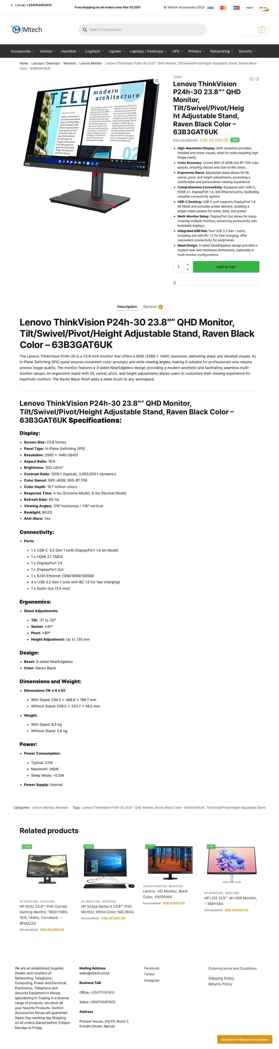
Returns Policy (220, 984)
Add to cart (226, 267)
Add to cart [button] (47, 938)
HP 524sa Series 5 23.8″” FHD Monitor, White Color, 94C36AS (107, 909)
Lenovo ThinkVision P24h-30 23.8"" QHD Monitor (117, 807)
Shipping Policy (221, 978)
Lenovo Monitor (90, 63)
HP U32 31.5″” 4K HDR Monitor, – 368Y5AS (231, 901)
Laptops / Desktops (46, 63)
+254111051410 (102, 992)
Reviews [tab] (150, 306)
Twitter (149, 974)
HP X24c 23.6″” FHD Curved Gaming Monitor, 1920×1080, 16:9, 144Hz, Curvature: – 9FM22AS (44, 915)
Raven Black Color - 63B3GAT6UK (179, 807)
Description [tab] (127, 306)
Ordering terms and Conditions (233, 968)
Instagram (151, 980)
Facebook (151, 968)
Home (24, 63)
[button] (156, 80)
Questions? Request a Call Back (244, 1039)
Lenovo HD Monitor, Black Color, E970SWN (165, 894)
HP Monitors (29, 901)
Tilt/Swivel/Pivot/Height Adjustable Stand (236, 807)
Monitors (70, 63)
